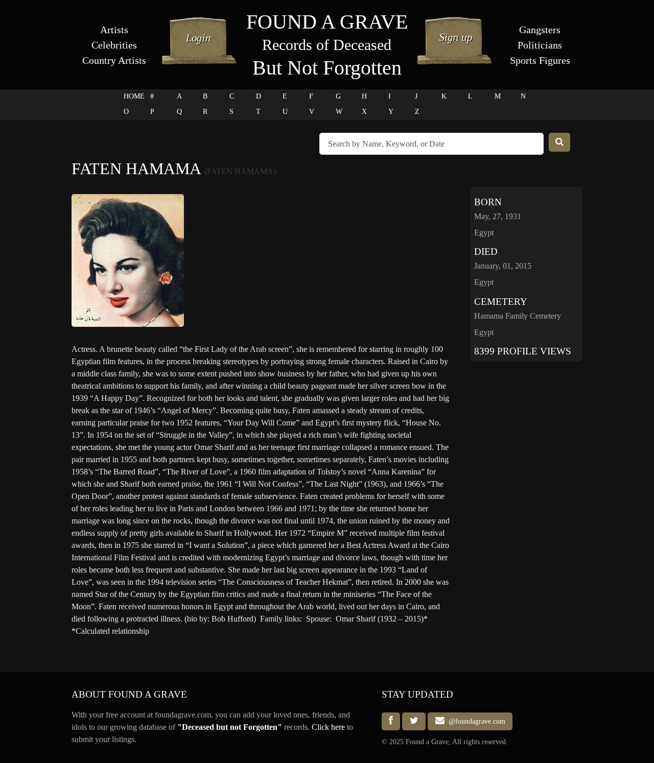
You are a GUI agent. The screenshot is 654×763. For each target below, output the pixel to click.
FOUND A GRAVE (327, 21)
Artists (114, 29)
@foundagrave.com (475, 721)
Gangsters (539, 29)
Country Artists (114, 60)
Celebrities (114, 45)
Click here (328, 727)
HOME (134, 96)
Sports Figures (540, 60)
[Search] (559, 142)
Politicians (540, 45)
